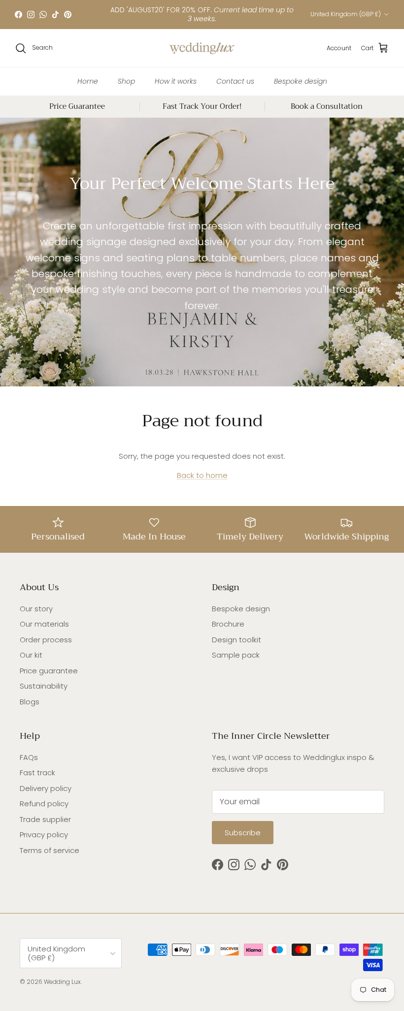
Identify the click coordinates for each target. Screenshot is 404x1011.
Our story (36, 608)
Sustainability (43, 686)
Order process (46, 639)
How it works (176, 81)
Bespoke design (300, 81)
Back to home (202, 475)
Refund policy (44, 803)
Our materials (44, 624)
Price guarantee (49, 670)
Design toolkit (236, 639)
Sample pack (236, 655)
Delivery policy (45, 788)
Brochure (228, 624)
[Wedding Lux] (202, 48)
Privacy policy (44, 834)
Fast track (37, 772)
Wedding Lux (62, 982)
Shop (126, 81)
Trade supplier (45, 819)
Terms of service (49, 850)
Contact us (235, 81)
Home (87, 81)
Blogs (29, 701)
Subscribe (243, 832)
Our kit (31, 655)
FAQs (29, 757)
